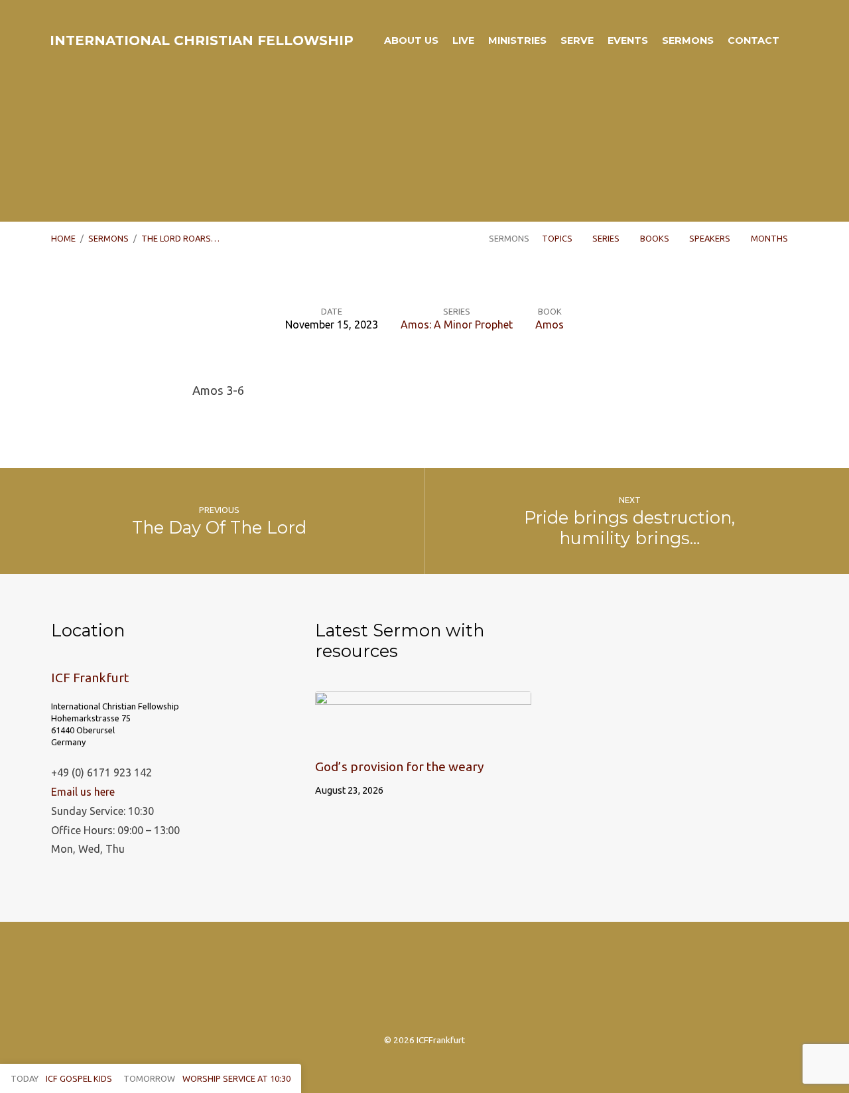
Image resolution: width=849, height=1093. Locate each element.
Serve (577, 40)
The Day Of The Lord (219, 527)
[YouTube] (488, 984)
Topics (558, 238)
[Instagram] (360, 984)
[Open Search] (794, 41)
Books (655, 238)
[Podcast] (424, 984)
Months (770, 238)
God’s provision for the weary (399, 766)
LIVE (463, 40)
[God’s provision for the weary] (423, 736)
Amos (549, 324)
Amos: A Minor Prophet (457, 324)
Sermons (688, 40)
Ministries (517, 40)
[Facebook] (392, 984)
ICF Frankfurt (90, 677)
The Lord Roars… (180, 238)
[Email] (456, 984)
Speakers (710, 238)
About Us (411, 40)
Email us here (83, 792)
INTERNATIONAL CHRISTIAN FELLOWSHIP (202, 40)
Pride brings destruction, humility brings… (629, 527)
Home (63, 238)
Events (628, 40)
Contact (753, 40)
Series (606, 238)
